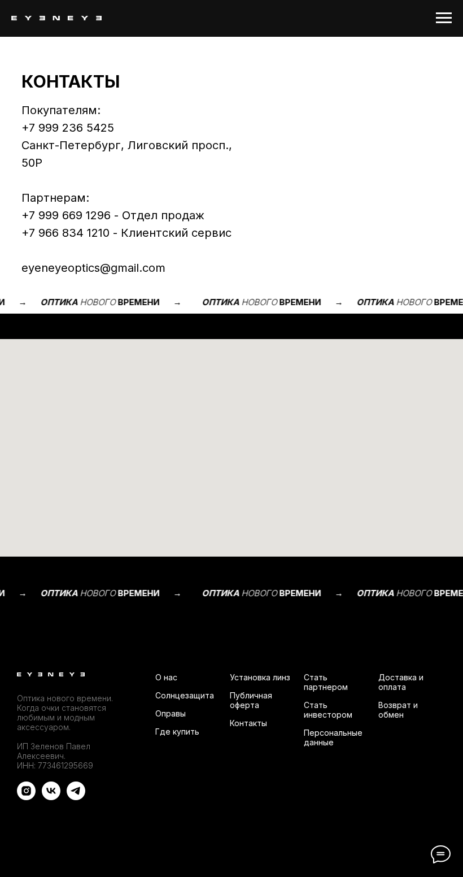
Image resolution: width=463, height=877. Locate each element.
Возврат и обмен (398, 709)
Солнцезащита (184, 695)
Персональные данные (333, 737)
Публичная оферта (251, 700)
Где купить (177, 731)
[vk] (51, 797)
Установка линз (260, 677)
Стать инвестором (328, 709)
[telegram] (76, 797)
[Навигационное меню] (444, 18)
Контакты (248, 723)
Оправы (170, 713)
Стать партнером (326, 682)
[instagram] (26, 797)
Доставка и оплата (400, 682)
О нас (166, 677)
